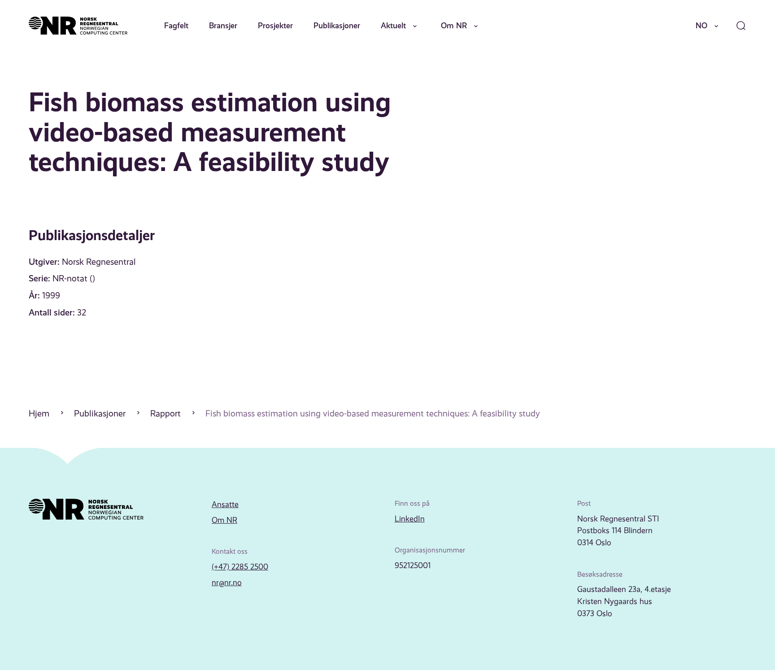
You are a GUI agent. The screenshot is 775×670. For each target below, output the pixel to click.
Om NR (454, 25)
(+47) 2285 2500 (240, 566)
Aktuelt (393, 25)
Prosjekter (275, 25)
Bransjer (223, 25)
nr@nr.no (227, 582)
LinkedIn (410, 518)
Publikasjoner (336, 25)
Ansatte (225, 504)
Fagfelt (176, 25)
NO (701, 25)
